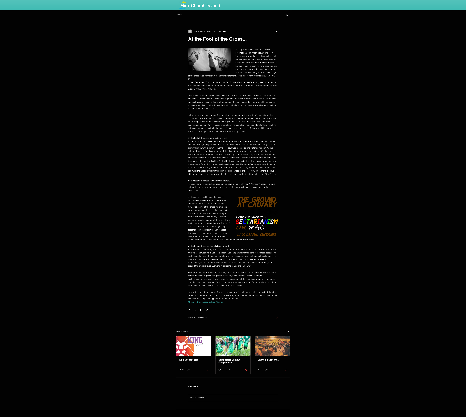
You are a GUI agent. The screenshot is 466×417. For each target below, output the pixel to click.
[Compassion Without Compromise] (233, 346)
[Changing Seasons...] (272, 346)
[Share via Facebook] (189, 310)
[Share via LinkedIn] (201, 310)
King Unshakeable (188, 359)
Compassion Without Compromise (229, 361)
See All (287, 331)
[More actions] (276, 31)
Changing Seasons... (268, 359)
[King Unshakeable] (193, 346)
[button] (287, 15)
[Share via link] (207, 310)
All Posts (179, 15)
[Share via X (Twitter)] (195, 310)
